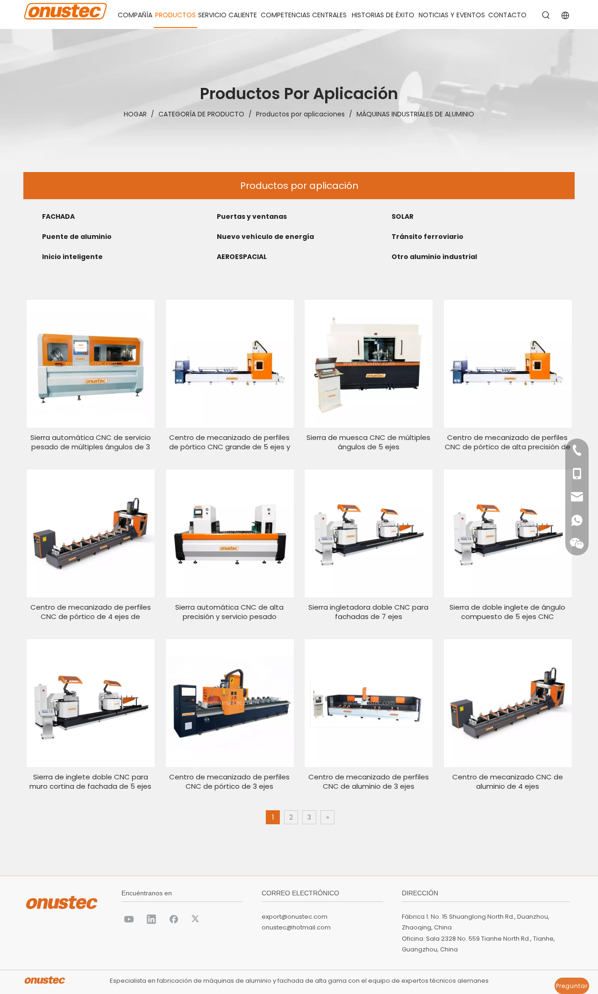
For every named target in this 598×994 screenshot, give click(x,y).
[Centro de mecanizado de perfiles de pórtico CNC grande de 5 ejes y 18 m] (230, 363)
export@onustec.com (294, 916)
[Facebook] (173, 918)
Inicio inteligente (72, 256)
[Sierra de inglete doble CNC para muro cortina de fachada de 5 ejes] (91, 702)
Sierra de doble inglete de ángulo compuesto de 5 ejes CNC (507, 612)
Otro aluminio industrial (434, 256)
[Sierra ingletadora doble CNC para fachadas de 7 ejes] (369, 533)
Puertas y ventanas (252, 216)
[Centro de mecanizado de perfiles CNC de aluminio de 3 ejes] (369, 702)
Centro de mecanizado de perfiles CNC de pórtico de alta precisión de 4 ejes (507, 442)
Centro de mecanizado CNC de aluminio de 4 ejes (507, 781)
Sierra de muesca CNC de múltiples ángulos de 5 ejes (368, 442)
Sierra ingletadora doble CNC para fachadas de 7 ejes (368, 612)
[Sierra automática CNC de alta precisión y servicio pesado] (230, 533)
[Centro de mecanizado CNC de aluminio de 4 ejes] (508, 702)
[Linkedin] (151, 918)
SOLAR (402, 216)
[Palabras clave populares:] (546, 15)
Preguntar (572, 986)
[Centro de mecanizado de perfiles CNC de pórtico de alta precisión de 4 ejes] (508, 363)
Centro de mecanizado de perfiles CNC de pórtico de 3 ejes (229, 781)
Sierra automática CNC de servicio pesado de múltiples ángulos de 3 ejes (90, 442)
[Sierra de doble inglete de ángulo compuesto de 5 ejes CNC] (508, 533)
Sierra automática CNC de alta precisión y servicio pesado (229, 612)
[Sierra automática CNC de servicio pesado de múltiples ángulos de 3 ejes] (91, 363)
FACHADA (58, 216)
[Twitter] (196, 918)
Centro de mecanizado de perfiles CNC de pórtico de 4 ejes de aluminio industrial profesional (90, 612)
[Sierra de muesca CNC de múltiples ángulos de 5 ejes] (369, 363)
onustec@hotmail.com (296, 927)
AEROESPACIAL (242, 256)
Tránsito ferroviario (427, 236)
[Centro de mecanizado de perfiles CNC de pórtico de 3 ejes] (230, 702)
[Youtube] (128, 918)
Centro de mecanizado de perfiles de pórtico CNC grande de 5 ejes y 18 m (229, 442)
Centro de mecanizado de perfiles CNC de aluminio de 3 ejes (368, 781)
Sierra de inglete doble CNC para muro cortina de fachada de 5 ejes (90, 781)
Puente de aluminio (77, 236)
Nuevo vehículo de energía (265, 236)
